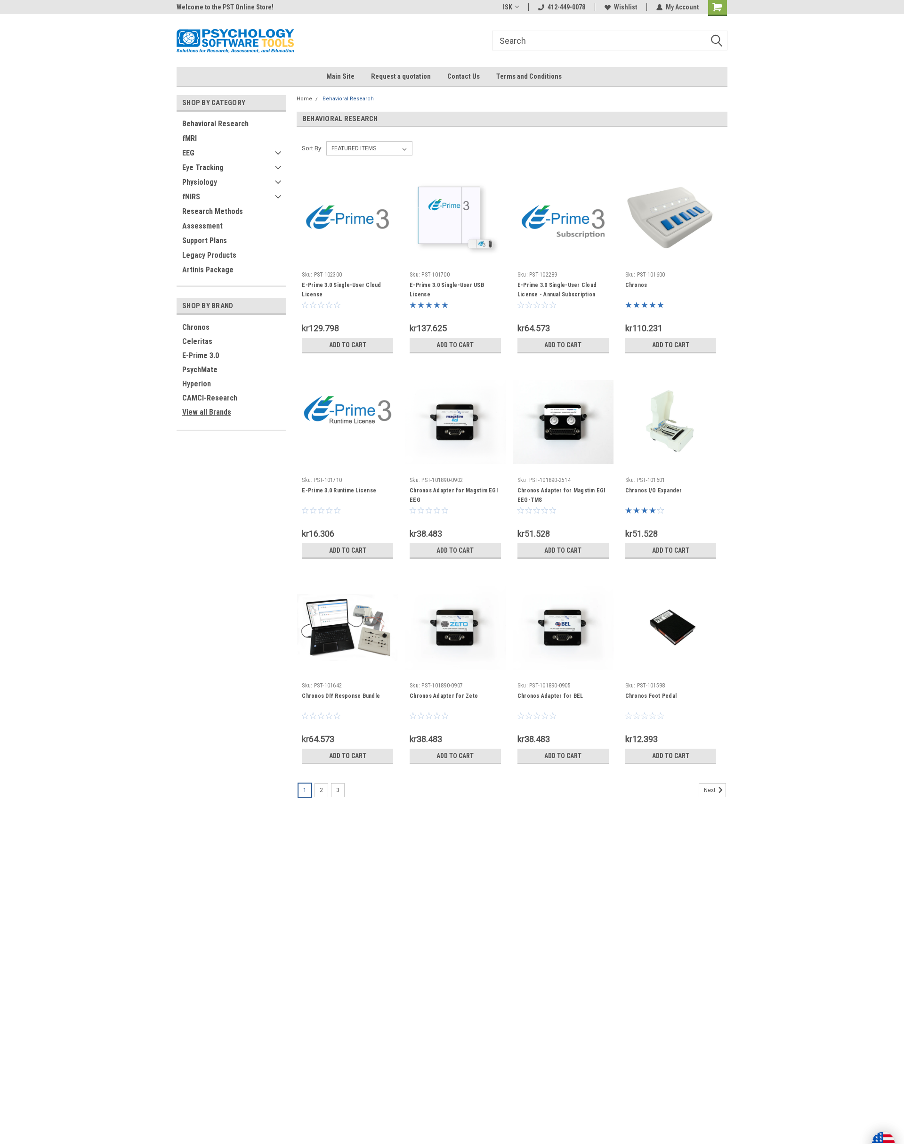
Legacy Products (209, 255)
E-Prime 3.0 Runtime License (339, 490)
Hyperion (196, 383)
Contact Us (463, 76)
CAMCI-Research (209, 397)
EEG (188, 152)
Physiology (199, 182)
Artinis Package (208, 269)
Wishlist (625, 7)
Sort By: (312, 148)
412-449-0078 (566, 7)
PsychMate (200, 369)
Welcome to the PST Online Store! (225, 7)
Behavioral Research (215, 123)
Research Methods (212, 211)
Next (710, 790)
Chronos (196, 327)
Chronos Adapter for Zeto (444, 696)
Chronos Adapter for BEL (550, 696)
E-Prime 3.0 (200, 355)
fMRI (189, 138)
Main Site (340, 76)
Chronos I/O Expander (653, 490)
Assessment (202, 225)
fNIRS (191, 196)
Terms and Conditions (529, 76)
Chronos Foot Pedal (651, 696)
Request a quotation (401, 76)
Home (304, 99)
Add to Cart (347, 345)
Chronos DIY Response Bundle (341, 696)
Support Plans (204, 240)
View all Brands (206, 412)
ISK (507, 7)
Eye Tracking (203, 167)
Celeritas (197, 341)
